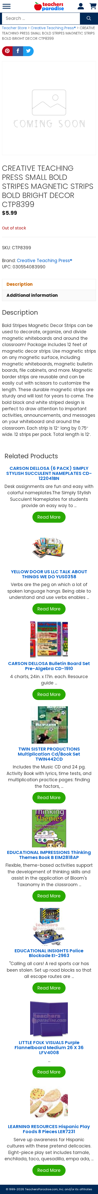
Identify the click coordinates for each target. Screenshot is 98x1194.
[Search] (88, 19)
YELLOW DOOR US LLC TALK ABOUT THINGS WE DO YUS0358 (49, 574)
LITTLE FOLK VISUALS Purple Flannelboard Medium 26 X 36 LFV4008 (49, 1047)
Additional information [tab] (32, 295)
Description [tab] (20, 284)
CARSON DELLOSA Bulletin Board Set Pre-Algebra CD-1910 (49, 666)
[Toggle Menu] (7, 6)
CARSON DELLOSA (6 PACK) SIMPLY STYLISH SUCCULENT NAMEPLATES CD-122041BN (49, 473)
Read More (49, 517)
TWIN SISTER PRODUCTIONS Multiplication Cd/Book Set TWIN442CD (49, 754)
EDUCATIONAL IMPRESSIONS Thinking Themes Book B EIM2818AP (49, 854)
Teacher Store (14, 27)
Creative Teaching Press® (53, 27)
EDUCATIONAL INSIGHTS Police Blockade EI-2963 (49, 953)
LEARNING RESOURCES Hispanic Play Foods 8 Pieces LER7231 (49, 1129)
